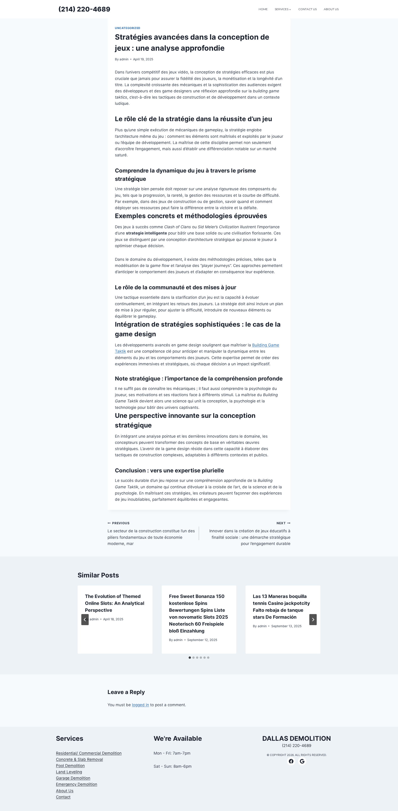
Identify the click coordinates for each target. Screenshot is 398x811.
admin (124, 59)
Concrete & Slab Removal (79, 759)
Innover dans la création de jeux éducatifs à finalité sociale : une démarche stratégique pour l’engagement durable (249, 533)
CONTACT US (307, 9)
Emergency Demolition (76, 784)
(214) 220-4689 (296, 745)
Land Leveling (69, 772)
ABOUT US (331, 9)
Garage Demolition (73, 778)
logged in (140, 705)
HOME (263, 9)
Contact (63, 797)
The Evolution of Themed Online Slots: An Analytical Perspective (114, 603)
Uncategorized (127, 28)
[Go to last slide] (85, 619)
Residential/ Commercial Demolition (89, 753)
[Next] (313, 619)
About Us (64, 790)
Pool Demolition (70, 765)
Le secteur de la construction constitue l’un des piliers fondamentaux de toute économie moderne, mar (151, 533)
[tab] (190, 657)
